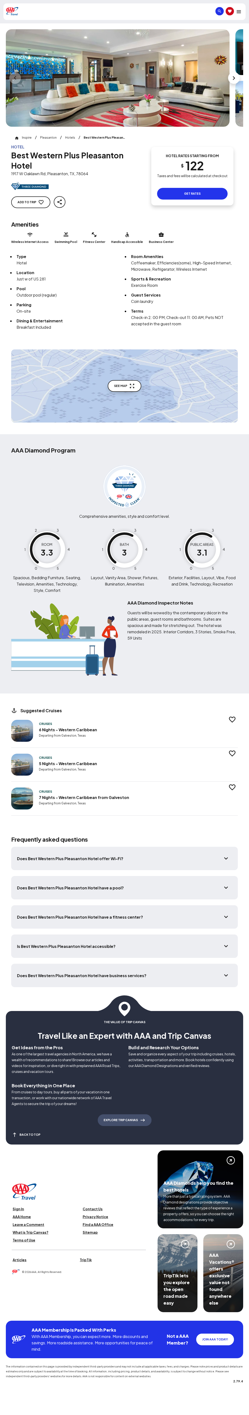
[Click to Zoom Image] (118, 78)
